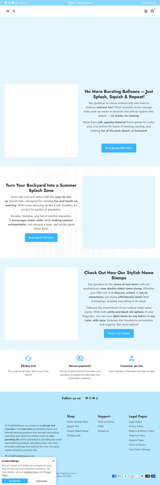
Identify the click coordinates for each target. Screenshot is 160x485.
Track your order (106, 421)
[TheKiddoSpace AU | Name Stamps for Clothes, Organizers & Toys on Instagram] (9, 2)
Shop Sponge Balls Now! (118, 148)
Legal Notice (135, 421)
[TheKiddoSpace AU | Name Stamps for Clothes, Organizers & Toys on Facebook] (6, 2)
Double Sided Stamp (77, 431)
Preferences (41, 481)
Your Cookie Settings (139, 449)
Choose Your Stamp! (119, 333)
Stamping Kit (73, 435)
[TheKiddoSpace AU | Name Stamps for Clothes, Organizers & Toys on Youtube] (13, 2)
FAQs (101, 426)
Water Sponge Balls (77, 421)
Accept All (14, 481)
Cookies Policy (31, 472)
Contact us (146, 2)
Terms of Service (137, 444)
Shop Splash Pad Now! (41, 237)
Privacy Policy (136, 426)
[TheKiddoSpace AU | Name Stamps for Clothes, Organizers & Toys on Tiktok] (16, 2)
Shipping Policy (137, 435)
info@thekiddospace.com (20, 456)
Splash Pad (73, 426)
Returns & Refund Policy (141, 431)
